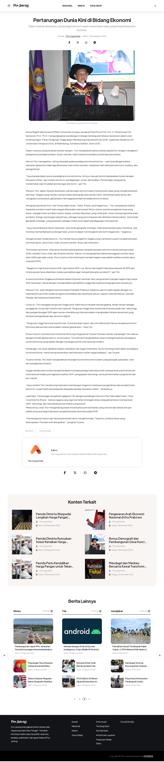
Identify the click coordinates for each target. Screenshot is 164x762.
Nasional (67, 5)
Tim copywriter (72, 36)
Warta (81, 5)
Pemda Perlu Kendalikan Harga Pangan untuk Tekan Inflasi (54, 564)
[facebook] (69, 42)
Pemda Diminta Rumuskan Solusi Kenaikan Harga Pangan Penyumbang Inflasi (54, 540)
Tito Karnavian (45, 431)
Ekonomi (29, 431)
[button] (4, 655)
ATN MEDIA (148, 756)
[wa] (86, 42)
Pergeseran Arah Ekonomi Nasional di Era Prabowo (126, 515)
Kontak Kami (102, 730)
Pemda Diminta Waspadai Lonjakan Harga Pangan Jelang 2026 (53, 515)
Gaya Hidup (96, 5)
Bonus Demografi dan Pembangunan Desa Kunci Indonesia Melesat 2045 (127, 540)
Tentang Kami (102, 726)
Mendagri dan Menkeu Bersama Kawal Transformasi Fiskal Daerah (128, 564)
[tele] (94, 42)
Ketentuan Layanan (105, 735)
